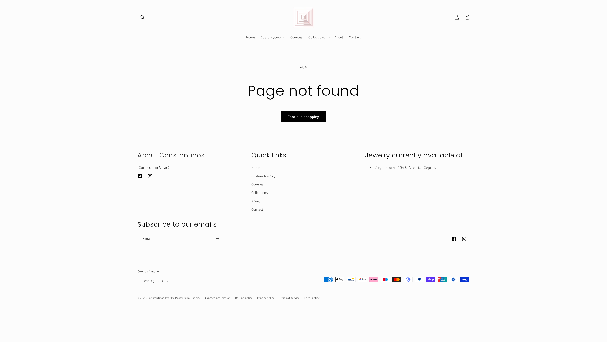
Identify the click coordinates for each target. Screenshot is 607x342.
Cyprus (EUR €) (153, 281)
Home (255, 167)
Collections (259, 192)
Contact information (217, 298)
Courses (257, 184)
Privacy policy (265, 298)
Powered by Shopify (187, 298)
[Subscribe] (217, 238)
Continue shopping (303, 116)
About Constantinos (171, 155)
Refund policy (244, 298)
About (255, 201)
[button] (143, 17)
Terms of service (289, 298)
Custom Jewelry (263, 175)
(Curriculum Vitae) (153, 167)
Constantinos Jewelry (161, 298)
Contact (257, 209)
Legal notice (312, 298)
